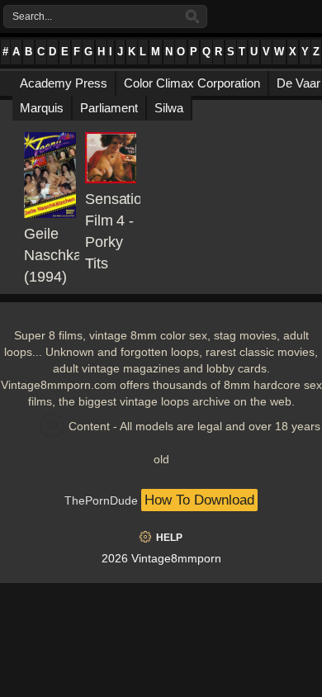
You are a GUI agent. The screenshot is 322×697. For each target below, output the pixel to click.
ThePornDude (101, 500)
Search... (32, 16)
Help (169, 537)
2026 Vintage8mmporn (161, 558)
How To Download (199, 500)
